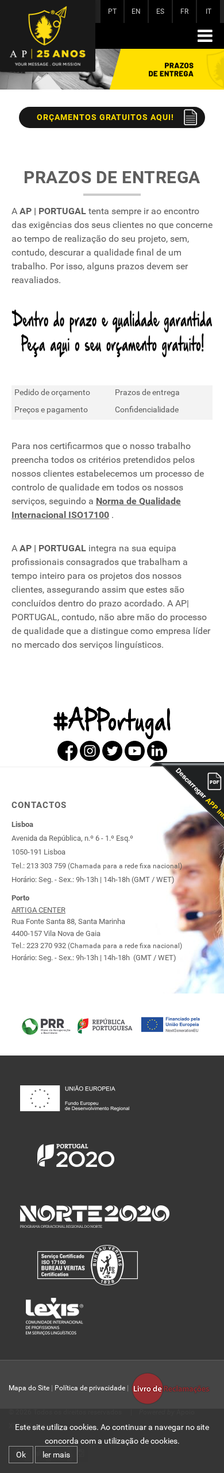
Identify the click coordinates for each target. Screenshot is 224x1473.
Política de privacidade (90, 1388)
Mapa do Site (29, 1388)
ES (160, 11)
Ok (21, 1454)
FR (184, 11)
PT (112, 11)
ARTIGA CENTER (38, 910)
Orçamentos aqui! (106, 117)
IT (208, 11)
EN (136, 11)
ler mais (56, 1454)
